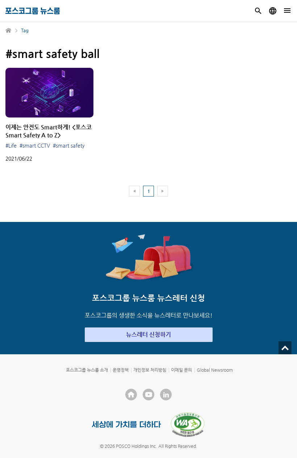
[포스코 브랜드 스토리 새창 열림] (126, 424)
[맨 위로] (285, 347)
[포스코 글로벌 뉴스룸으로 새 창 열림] (272, 11)
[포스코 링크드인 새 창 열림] (166, 394)
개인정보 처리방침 (149, 369)
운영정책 (121, 369)
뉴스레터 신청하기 (148, 334)
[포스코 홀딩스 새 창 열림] (131, 394)
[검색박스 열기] (258, 11)
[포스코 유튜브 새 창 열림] (148, 394)
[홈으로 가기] (8, 30)
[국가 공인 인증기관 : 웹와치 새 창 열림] (187, 425)
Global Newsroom (215, 369)
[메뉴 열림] (287, 11)
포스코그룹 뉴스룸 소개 (87, 369)
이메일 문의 (181, 369)
